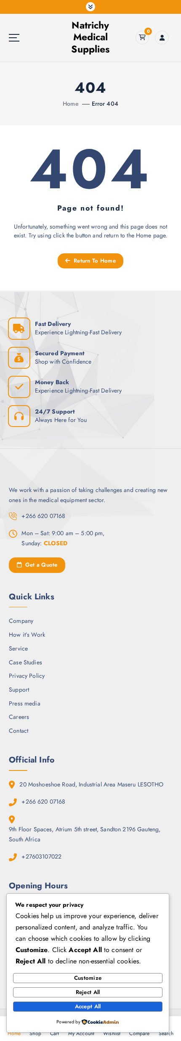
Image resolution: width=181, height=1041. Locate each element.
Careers (19, 717)
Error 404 (105, 103)
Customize (87, 978)
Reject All (88, 992)
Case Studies (25, 662)
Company (21, 621)
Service (18, 648)
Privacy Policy (27, 675)
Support (19, 689)
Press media (24, 703)
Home (71, 103)
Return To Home (94, 261)
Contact (18, 730)
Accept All (88, 1006)
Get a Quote (40, 565)
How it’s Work (27, 634)
